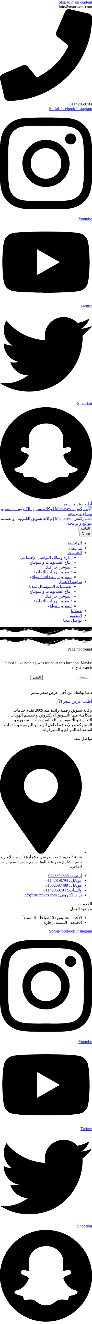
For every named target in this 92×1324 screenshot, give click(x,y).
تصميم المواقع (60, 606)
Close (86, 534)
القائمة (85, 528)
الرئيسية (75, 543)
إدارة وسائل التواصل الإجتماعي (46, 557)
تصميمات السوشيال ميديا (50, 586)
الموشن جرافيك (58, 567)
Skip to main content (75, 2)
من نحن (75, 548)
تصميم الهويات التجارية (52, 572)
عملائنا (76, 611)
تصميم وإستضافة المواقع (51, 577)
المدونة (76, 615)
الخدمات (74, 552)
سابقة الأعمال (70, 581)
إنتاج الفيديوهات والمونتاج (51, 562)
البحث (36, 677)
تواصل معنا (72, 620)
